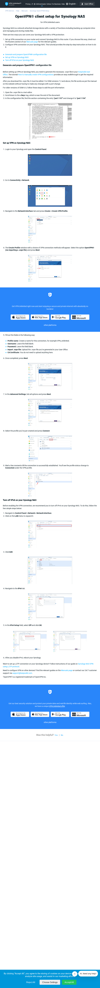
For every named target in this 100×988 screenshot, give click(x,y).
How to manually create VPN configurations (36, 75)
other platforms (50, 722)
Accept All (69, 982)
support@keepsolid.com (22, 673)
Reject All (30, 982)
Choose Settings (50, 982)
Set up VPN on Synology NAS (17, 57)
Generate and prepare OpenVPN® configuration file (26, 54)
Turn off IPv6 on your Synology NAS (19, 60)
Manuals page (32, 42)
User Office (89, 4)
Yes (56, 735)
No (62, 735)
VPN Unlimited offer (57, 706)
